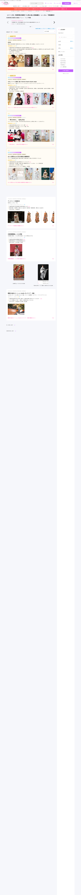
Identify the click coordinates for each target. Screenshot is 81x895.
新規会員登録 (67, 3)
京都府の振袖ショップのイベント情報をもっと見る (44, 28)
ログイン (76, 3)
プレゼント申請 (49, 3)
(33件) (14, 123)
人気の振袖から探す (26, 6)
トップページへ (78, 0)
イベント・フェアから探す (54, 6)
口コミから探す (34, 6)
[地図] (33, 47)
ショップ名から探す (43, 6)
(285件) (15, 85)
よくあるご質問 (58, 3)
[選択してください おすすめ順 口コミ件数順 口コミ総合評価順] (50, 31)
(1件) (18, 296)
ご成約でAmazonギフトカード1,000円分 (14, 38)
